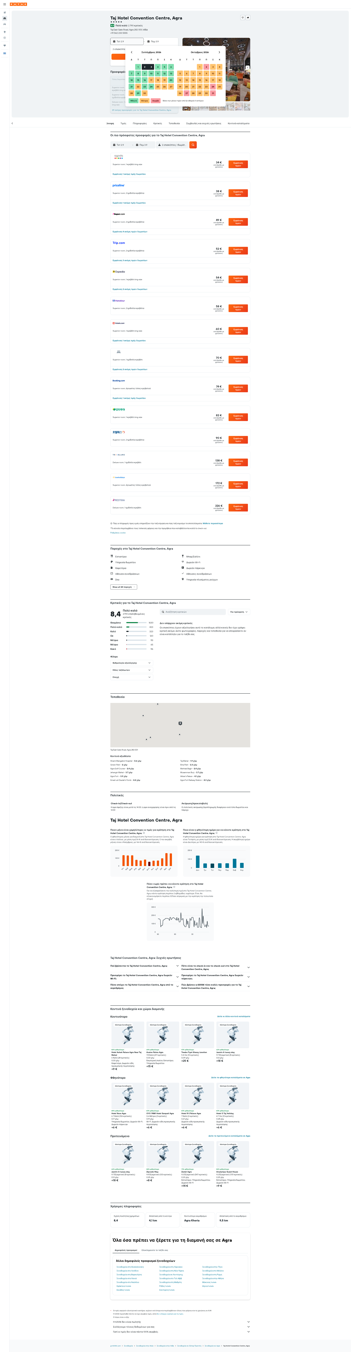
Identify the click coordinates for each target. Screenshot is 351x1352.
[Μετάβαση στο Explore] (4, 32)
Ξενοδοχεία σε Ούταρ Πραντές (189, 1346)
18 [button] (158, 80)
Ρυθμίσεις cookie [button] (118, 532)
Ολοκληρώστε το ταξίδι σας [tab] (154, 1250)
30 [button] (144, 93)
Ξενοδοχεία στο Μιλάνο (213, 1270)
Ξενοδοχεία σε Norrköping (171, 1274)
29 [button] (138, 93)
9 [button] (144, 73)
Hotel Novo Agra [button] (118, 1113)
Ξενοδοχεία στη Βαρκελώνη (129, 1274)
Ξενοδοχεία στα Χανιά (127, 1278)
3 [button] (151, 67)
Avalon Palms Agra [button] (154, 1052)
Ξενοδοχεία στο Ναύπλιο (128, 1282)
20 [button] (171, 80)
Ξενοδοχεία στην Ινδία (165, 1346)
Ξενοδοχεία (128, 1346)
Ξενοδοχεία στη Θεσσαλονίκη (130, 1267)
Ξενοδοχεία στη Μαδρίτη (170, 1282)
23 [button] (144, 86)
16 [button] (145, 80)
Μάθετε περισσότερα (213, 523)
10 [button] (151, 73)
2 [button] (144, 67)
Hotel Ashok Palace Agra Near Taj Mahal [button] (126, 1053)
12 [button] (164, 73)
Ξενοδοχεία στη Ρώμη (212, 1274)
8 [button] (138, 73)
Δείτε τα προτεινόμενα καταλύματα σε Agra (229, 1136)
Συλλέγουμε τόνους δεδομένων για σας (134, 1326)
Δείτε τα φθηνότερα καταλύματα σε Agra (230, 1077)
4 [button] (157, 67)
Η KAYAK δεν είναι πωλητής (127, 1321)
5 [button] (164, 67)
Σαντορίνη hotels (166, 1290)
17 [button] (151, 80)
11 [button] (158, 73)
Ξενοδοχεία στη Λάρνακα (170, 1267)
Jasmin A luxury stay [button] (225, 1052)
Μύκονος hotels (209, 1282)
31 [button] (213, 93)
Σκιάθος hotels (123, 1290)
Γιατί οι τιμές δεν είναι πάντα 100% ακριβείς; (135, 1331)
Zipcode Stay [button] (152, 1172)
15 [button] (138, 80)
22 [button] (138, 86)
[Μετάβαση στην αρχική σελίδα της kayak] (18, 4)
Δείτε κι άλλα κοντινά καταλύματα (233, 1016)
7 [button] (131, 73)
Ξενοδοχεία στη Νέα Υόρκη (171, 1270)
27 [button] (171, 86)
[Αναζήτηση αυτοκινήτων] (4, 24)
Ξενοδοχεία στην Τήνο (212, 1267)
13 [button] (171, 73)
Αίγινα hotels (207, 1286)
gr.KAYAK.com (115, 1346)
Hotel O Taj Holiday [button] (225, 1113)
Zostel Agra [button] (186, 1172)
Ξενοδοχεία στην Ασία (144, 1346)
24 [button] (151, 86)
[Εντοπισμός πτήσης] (4, 37)
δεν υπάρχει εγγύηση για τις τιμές (170, 1314)
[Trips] (4, 45)
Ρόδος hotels (165, 1286)
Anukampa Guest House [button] (227, 1172)
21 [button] (132, 86)
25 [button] (158, 86)
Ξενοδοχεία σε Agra (212, 1346)
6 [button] (171, 67)
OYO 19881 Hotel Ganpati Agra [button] (160, 1113)
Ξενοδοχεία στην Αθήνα (213, 1278)
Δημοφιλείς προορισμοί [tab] (126, 1250)
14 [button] (132, 80)
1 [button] (199, 67)
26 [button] (164, 86)
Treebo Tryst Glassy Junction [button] (194, 1052)
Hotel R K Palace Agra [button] (191, 1113)
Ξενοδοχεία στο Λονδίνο (127, 1270)
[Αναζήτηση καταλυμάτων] (4, 18)
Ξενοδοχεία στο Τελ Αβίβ (170, 1278)
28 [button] (131, 93)
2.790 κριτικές (135, 25)
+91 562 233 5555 (119, 33)
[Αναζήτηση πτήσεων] (4, 12)
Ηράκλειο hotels (124, 1286)
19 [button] (164, 80)
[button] (5, 4)
